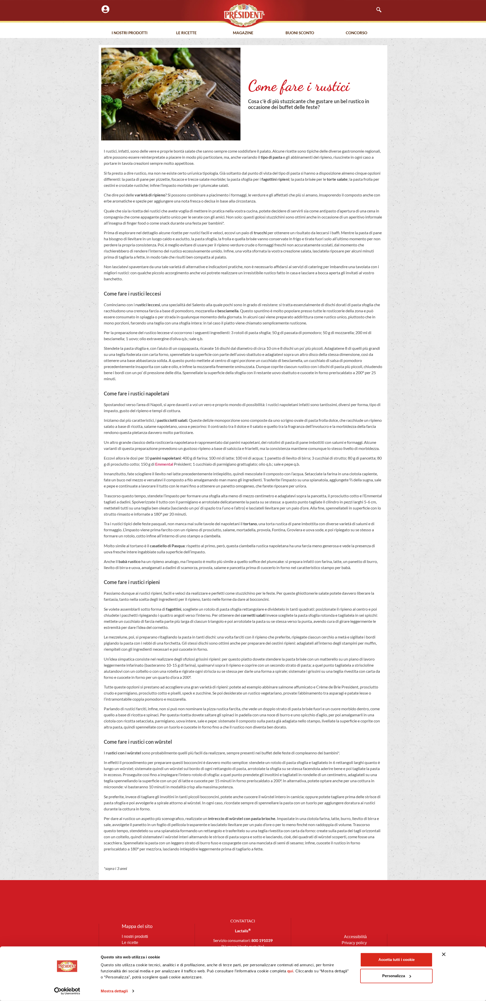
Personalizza (393, 976)
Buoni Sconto (300, 32)
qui (290, 971)
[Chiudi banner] (444, 954)
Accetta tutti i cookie (396, 959)
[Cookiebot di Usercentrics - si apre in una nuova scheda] (67, 991)
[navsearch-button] (376, 10)
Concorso (356, 32)
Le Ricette (186, 32)
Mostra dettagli (114, 991)
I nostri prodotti (130, 32)
